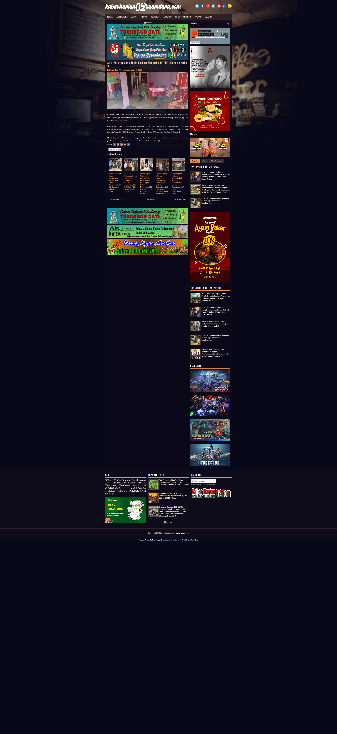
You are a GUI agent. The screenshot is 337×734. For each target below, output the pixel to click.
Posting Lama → (181, 199)
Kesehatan (155, 16)
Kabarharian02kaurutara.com (176, 533)
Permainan (167, 16)
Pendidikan (110, 491)
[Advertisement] (168, 561)
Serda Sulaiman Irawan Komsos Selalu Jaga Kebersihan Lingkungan (215, 201)
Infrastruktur (119, 483)
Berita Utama (122, 16)
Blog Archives (216, 161)
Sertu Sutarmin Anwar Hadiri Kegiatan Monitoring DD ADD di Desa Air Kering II (147, 64)
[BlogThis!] (112, 149)
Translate (211, 484)
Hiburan (144, 16)
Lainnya (134, 16)
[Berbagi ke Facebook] (117, 149)
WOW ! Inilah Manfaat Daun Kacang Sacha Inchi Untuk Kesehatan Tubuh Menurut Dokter (174, 482)
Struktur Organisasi (183, 16)
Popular (195, 161)
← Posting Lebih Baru (116, 199)
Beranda (110, 16)
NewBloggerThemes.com (161, 540)
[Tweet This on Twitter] (118, 144)
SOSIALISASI (137, 490)
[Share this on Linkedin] (128, 144)
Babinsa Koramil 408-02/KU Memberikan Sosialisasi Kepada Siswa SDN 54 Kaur (173, 496)
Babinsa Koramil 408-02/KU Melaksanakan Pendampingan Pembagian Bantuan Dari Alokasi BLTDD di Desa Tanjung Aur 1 (215, 188)
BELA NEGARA (113, 480)
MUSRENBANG (113, 488)
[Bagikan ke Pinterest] (119, 149)
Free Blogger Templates (190, 540)
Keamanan (111, 485)
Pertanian (122, 491)
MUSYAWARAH (138, 488)
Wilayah (198, 16)
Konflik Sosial (139, 485)
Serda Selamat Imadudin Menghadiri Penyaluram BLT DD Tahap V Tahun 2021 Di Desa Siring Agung (215, 175)
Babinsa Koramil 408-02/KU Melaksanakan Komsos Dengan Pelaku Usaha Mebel (214, 324)
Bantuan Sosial (130, 480)
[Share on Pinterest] (125, 144)
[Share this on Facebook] (114, 144)
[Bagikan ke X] (114, 149)
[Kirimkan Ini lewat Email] (109, 149)
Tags (204, 161)
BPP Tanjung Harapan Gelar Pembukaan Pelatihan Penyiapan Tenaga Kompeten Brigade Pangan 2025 (215, 297)
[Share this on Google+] (121, 144)
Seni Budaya (109, 494)
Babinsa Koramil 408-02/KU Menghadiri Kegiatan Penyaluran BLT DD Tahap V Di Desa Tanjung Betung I (215, 353)
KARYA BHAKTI (137, 483)
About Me (209, 16)
